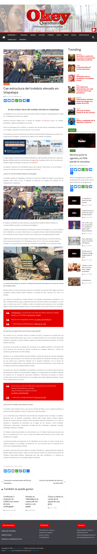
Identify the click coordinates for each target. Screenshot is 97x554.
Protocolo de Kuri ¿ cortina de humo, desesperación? (88, 212)
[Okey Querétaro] (48, 6)
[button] (16, 35)
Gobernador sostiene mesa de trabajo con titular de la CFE (84, 101)
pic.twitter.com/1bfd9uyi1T (42, 319)
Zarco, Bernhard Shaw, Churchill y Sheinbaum (87, 241)
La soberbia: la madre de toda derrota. (86, 200)
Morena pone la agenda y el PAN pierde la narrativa (80, 158)
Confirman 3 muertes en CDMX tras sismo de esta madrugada (11, 501)
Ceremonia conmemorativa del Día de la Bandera (17, 481)
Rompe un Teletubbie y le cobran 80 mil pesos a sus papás (32, 501)
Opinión (73, 150)
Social (73, 35)
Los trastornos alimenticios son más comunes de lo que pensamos (84, 90)
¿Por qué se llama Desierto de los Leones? (85, 111)
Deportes (22, 39)
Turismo (51, 35)
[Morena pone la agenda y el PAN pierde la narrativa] (81, 140)
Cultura (42, 35)
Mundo (33, 35)
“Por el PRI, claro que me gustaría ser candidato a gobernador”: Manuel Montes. (87, 227)
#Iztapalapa (31, 315)
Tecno (66, 35)
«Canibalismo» (86, 280)
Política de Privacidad (8, 531)
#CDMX (38, 315)
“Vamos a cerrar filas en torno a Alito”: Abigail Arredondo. (87, 268)
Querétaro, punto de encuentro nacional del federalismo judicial (85, 58)
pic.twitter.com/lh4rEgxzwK (19, 393)
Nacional (24, 35)
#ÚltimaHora (17, 313)
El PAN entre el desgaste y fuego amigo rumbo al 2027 (87, 254)
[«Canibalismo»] (74, 281)
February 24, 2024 (40, 324)
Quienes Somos (7, 535)
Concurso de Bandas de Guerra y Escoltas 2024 (51, 481)
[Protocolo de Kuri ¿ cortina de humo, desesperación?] (74, 214)
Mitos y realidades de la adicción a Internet (85, 121)
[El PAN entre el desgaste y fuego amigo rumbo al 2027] (74, 255)
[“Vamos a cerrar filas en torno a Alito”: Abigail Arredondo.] (74, 269)
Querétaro (11, 35)
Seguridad (35, 160)
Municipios (78, 54)
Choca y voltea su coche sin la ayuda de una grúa (55, 500)
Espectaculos (84, 35)
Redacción (18, 96)
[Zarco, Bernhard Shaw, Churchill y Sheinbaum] (74, 242)
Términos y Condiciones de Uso (12, 539)
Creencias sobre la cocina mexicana (83, 68)
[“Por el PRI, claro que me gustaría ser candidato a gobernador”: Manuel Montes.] (74, 228)
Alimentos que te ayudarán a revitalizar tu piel (85, 78)
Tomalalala (12, 39)
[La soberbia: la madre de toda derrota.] (74, 201)
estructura (46, 120)
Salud (59, 35)
